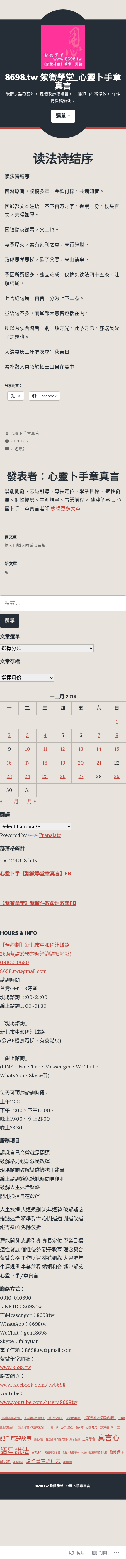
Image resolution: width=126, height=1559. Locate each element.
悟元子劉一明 (106, 1427)
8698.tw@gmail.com (23, 971)
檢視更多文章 (66, 509)
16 (9, 763)
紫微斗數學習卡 (71, 1452)
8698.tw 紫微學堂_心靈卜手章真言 (63, 82)
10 (27, 749)
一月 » (29, 801)
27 (81, 776)
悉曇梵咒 (91, 1427)
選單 (65, 118)
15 (117, 749)
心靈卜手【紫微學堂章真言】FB (35, 873)
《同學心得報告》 (11, 1418)
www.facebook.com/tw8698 (33, 1385)
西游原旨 (19, 448)
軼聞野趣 (67, 1462)
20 (81, 763)
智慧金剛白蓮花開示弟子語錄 (63, 1439)
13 (81, 749)
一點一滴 (53, 1427)
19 (62, 763)
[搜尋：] (63, 603)
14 (98, 749)
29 (117, 776)
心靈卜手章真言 (25, 433)
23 (9, 776)
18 (44, 763)
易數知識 (38, 1439)
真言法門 (37, 1452)
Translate (50, 835)
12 (62, 749)
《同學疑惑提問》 (34, 1418)
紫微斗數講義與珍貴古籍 (94, 1452)
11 (45, 749)
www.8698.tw (15, 1367)
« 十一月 (9, 801)
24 (27, 776)
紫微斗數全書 (52, 1452)
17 (27, 763)
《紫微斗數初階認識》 (100, 1418)
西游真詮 (18, 1462)
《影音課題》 (73, 1418)
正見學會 (88, 1439)
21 (99, 763)
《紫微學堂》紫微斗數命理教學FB (38, 903)
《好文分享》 (55, 1418)
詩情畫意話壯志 (43, 1461)
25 (45, 776)
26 (63, 776)
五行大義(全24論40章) (72, 1427)
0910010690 (14, 962)
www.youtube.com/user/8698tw (38, 1402)
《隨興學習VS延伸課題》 (31, 1427)
